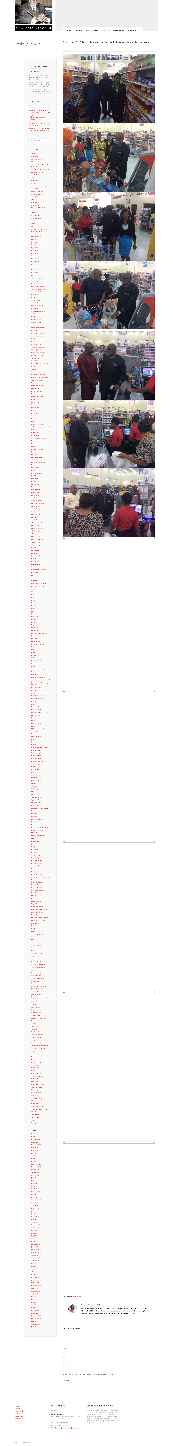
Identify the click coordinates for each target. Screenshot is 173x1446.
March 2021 (34, 1158)
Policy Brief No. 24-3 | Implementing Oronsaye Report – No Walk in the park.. (39, 130)
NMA (32, 772)
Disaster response (37, 391)
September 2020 (36, 1172)
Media (33, 666)
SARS (33, 940)
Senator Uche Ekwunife (38, 964)
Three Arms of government (39, 1043)
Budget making (35, 259)
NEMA (33, 733)
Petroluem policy (36, 841)
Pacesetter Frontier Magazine (40, 808)
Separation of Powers (38, 967)
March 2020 (34, 1189)
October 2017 (35, 1255)
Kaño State (34, 616)
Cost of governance (37, 350)
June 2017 (34, 1266)
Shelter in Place (36, 975)
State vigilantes (36, 1007)
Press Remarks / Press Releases (41, 877)
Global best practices (37, 523)
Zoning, (33, 1123)
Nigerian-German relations (39, 769)
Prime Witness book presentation (37, 883)
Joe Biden (34, 600)
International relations (38, 586)
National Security (36, 715)
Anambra (34, 202)
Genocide (34, 517)
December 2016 (36, 1283)
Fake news (34, 454)
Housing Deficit (35, 561)
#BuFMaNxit (35, 153)
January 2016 (35, 1313)
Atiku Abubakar (36, 234)
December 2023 (36, 1145)
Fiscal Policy (34, 476)
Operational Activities (37, 797)
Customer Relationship (38, 374)
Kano (33, 614)
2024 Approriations (37, 172)
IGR (32, 575)
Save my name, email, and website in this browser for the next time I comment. (89, 1374)
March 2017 (34, 1274)
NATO (33, 720)
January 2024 (35, 1142)
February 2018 (35, 1244)
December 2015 (36, 1316)
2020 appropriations (37, 159)
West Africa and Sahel (38, 1101)
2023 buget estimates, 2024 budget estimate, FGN (39, 165)
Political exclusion (36, 866)
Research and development (39, 918)
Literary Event (35, 655)
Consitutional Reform (37, 333)
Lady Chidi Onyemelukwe (39, 633)
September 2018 (36, 1225)
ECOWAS (34, 413)
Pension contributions (38, 836)
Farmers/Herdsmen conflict (39, 462)
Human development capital (39, 567)
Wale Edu (34, 1095)
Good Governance (37, 539)
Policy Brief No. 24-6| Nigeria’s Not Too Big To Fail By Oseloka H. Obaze (39, 111)
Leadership (34, 639)
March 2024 (34, 1136)
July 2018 (34, 1230)
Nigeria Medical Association (39, 747)
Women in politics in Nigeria (39, 1109)
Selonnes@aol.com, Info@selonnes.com (68, 1428)
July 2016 (34, 1296)
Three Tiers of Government (39, 1046)
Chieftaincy (34, 294)
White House (35, 1104)
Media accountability (37, 669)
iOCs (32, 592)
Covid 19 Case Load (37, 355)
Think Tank (34, 1040)
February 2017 (35, 1277)
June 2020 (34, 1181)
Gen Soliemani (35, 498)
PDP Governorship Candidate (40, 827)
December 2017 (36, 1249)
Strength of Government (38, 1018)
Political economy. (36, 863)
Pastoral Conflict (36, 822)
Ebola (33, 405)
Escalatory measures (37, 441)
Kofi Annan (34, 627)
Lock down (34, 658)
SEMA (33, 956)
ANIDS (33, 212)
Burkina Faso (35, 272)
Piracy (33, 847)
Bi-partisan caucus (37, 245)
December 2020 (36, 1164)
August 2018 (35, 1227)
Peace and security (37, 830)
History (33, 558)
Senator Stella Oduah (37, 962)
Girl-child (34, 520)
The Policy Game (36, 1037)
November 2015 (36, 1318)
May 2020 (34, 1183)
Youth (33, 1120)
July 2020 (34, 1178)
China (33, 297)
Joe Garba (34, 603)
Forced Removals (36, 487)
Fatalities (34, 465)
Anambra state (35, 210)
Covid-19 (34, 361)
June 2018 (34, 1233)
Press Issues (118, 30)
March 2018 (34, 1241)
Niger (33, 739)
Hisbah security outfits (38, 556)
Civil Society (34, 308)
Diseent (33, 394)
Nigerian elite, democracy (39, 753)
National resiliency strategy (39, 712)
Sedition (33, 951)
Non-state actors (36, 778)
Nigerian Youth (35, 767)
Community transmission (38, 328)
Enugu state (35, 432)
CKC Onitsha (35, 314)
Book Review (35, 256)
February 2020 (35, 1192)
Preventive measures (37, 880)
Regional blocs (35, 904)
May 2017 (34, 1269)
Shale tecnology (36, 973)
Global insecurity (36, 531)
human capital (35, 564)
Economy (34, 410)
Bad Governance (36, 237)
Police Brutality (35, 849)
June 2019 (34, 1214)
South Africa (35, 991)
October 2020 (35, 1170)
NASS (33, 704)
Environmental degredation (39, 438)
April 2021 (34, 1156)
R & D (33, 898)
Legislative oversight (37, 644)
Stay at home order (37, 1010)
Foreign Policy (35, 492)
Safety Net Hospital (37, 934)
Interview (34, 589)
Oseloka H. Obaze (36, 805)
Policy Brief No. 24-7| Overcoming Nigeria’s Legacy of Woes (39, 106)
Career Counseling (37, 283)
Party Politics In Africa (37, 819)
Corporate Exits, (36, 344)
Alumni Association (37, 194)
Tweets (33, 1054)
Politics (33, 871)
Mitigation (34, 690)
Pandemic (34, 813)
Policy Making (35, 855)
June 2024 (34, 1134)
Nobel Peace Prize (36, 775)
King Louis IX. (35, 625)
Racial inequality (36, 901)
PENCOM (34, 833)
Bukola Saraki (35, 270)
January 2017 (35, 1280)
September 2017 (36, 1258)
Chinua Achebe (36, 303)
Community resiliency (37, 325)
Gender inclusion (36, 501)
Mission (78, 30)
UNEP (33, 1070)
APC (32, 226)
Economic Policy (36, 408)
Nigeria (33, 744)
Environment (35, 435)
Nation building (35, 707)
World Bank (34, 1112)
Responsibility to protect (38, 920)
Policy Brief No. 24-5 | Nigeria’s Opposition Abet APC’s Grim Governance (38, 118)
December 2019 (36, 1197)
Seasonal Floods (36, 945)
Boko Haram (35, 250)
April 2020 (34, 1186)
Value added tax (36, 1092)
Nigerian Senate (36, 758)
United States (35, 1081)
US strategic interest (37, 1090)
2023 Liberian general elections (40, 169)
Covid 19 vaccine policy (38, 358)
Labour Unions (35, 630)
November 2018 (36, 1219)
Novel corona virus (37, 780)
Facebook (34, 452)
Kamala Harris (35, 608)
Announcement (36, 215)
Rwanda (33, 931)
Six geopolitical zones (37, 978)
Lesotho (33, 647)
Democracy (34, 383)
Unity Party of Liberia (37, 1084)
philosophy (34, 844)
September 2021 (36, 1147)
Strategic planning (36, 1015)
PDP (32, 825)
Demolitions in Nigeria (38, 386)
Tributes (33, 1051)
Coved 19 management (38, 352)
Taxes (33, 1023)
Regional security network (39, 909)
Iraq (32, 597)
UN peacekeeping (36, 1062)
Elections (34, 419)
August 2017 (35, 1261)
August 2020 (35, 1175)
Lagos (33, 636)
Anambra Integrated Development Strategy (38, 206)
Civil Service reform (37, 305)
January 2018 (35, 1247)
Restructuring (35, 923)
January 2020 (35, 1194)
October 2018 (35, 1222)
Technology (34, 1026)
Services (34, 970)
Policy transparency (37, 858)
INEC (32, 578)
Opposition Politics (37, 800)
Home (69, 30)
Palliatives (34, 811)
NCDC (33, 726)
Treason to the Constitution (39, 1048)
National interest (36, 709)
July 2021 (34, 1153)
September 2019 (36, 1205)
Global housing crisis (37, 528)
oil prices (34, 786)
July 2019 (34, 1211)
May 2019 (34, 1216)
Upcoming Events (36, 1087)
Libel (32, 650)
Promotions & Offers (37, 890)
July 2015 (34, 1327)
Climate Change (36, 319)
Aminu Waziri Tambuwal (38, 197)
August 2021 (35, 1150)
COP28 (33, 339)
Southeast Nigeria (36, 994)
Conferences (35, 330)
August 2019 (35, 1208)
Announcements (36, 218)
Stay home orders (36, 1012)
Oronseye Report (36, 802)
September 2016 (36, 1291)
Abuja (33, 177)
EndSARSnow (35, 430)
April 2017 (34, 1272)
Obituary (34, 783)
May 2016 (34, 1302)
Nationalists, (35, 718)
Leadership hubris (36, 641)
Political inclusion (36, 869)
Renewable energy (37, 915)
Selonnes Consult (36, 953)
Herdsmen (34, 553)
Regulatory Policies (37, 912)
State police (34, 1004)
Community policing (37, 322)
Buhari (33, 264)
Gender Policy (35, 509)
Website (65, 1365)
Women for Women (37, 1106)
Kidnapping (34, 622)
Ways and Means (36, 1098)
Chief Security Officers (38, 292)
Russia (33, 929)
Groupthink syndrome (38, 545)
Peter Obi (34, 838)
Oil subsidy (34, 789)
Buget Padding (35, 261)
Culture (33, 369)
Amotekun (34, 200)
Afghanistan (35, 180)
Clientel (33, 317)
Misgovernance (36, 687)
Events (105, 30)
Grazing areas (35, 542)
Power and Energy (36, 874)
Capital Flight (35, 281)
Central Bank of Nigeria (38, 286)
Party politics (35, 816)
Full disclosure (35, 495)
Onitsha (33, 791)
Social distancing (36, 984)
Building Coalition (36, 267)
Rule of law (34, 926)
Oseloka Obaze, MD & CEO (87, 49)
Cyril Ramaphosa (36, 380)
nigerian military (36, 756)
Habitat (33, 547)
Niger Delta (34, 742)
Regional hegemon (37, 906)
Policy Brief (34, 852)
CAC (32, 275)
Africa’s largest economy (38, 186)
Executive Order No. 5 (37, 449)
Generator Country (37, 514)
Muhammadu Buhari (37, 698)
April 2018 (34, 1238)
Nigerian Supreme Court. (38, 764)
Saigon (33, 937)
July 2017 (34, 1263)
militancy (34, 674)
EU (32, 443)
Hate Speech (35, 550)
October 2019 (35, 1203)
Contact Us (133, 30)
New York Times (36, 736)
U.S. (32, 1057)
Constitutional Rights (37, 336)
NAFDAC (33, 701)
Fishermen (34, 479)
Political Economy (36, 860)
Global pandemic (36, 534)
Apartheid (34, 224)
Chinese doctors (36, 300)
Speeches (34, 1001)
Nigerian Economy (36, 750)
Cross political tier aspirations (40, 363)
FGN (32, 470)
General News (35, 512)
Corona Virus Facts (37, 341)
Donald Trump (35, 399)
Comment (66, 1332)
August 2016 (35, 1294)
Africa (33, 183)
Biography (34, 248)
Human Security (36, 572)
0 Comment (102, 49)
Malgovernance (36, 661)
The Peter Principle (37, 1034)
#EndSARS (34, 156)
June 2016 (34, 1299)
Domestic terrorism (37, 397)
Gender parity (35, 506)
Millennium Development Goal (40, 680)
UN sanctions (35, 1065)
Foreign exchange (36, 490)
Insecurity (34, 581)
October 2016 (35, 1288)
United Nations (35, 1079)
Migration (34, 672)
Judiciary (33, 605)
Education (34, 416)
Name (65, 1349)
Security (33, 948)
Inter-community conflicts (38, 583)
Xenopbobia (35, 1115)
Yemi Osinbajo (35, 1117)
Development (35, 388)
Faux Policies (35, 467)
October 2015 (35, 1321)
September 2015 (36, 1324)
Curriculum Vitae (36, 372)
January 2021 (35, 1161)
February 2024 (35, 1139)
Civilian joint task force (38, 311)
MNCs (33, 693)
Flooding (33, 481)
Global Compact (36, 525)
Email (64, 1357)
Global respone (36, 536)
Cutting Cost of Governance (39, 377)
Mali (32, 663)
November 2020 (36, 1167)
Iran (32, 594)
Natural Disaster (36, 723)
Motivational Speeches (38, 696)
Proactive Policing (36, 887)
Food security (35, 484)
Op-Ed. (33, 794)
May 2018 (34, 1236)
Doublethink (35, 402)
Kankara (34, 611)
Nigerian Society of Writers (39, 761)
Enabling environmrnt (37, 424)
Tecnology (34, 1029)
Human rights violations (38, 570)
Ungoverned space (37, 1073)
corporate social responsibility (40, 347)
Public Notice (35, 893)
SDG (32, 942)
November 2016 (36, 1285)
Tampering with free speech (39, 1021)
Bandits (33, 239)
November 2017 (36, 1252)
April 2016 (34, 1305)
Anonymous (35, 221)
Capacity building (36, 278)
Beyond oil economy (37, 242)
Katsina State (35, 619)
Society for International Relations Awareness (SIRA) (39, 987)
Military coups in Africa (38, 677)
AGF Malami (34, 189)
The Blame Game (36, 1032)
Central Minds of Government (40, 289)
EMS (32, 421)
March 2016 (34, 1307)
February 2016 (35, 1310)
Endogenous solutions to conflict (41, 427)
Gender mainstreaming (38, 503)
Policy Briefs (92, 30)
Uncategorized (77, 1296)
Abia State (34, 175)
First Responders (36, 473)
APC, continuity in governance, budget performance (40, 230)
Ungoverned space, (37, 1076)
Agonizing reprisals (37, 191)
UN (32, 1059)
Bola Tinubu (35, 253)
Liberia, (33, 652)
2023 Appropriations (37, 162)
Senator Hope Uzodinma (38, 959)
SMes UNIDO (35, 981)
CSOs (33, 366)
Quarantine (34, 895)
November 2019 (36, 1200)
